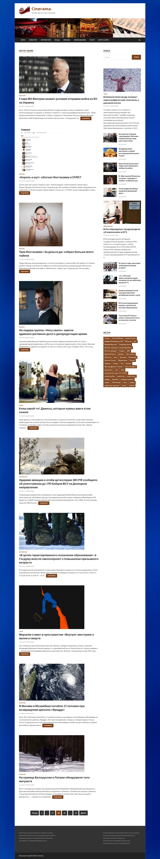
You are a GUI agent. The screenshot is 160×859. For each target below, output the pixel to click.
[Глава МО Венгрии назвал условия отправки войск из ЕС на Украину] (59, 75)
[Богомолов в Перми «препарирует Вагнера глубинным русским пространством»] (110, 142)
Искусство (108, 357)
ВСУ (135, 341)
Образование (80, 40)
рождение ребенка (127, 379)
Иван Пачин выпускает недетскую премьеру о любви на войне (129, 166)
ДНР (128, 351)
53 (76, 813)
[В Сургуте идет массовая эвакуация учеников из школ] (110, 271)
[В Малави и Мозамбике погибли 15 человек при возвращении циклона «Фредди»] (59, 683)
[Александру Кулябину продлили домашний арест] (110, 196)
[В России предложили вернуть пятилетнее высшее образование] (110, 311)
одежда (107, 379)
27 (53, 813)
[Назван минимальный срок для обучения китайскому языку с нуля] (110, 298)
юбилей (131, 385)
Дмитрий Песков (110, 354)
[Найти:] (122, 57)
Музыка (66, 40)
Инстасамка (130, 354)
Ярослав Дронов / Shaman (113, 367)
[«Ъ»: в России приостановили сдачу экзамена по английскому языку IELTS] (110, 283)
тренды (132, 382)
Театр (92, 40)
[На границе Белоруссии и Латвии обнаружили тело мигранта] (59, 754)
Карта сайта (103, 40)
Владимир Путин (125, 344)
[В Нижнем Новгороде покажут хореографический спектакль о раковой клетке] (122, 92)
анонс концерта (130, 367)
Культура (33, 40)
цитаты (124, 385)
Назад (34, 813)
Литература (46, 40)
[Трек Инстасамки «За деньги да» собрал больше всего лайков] (59, 225)
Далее (83, 813)
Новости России (110, 360)
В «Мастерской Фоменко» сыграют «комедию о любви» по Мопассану (130, 178)
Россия (132, 360)
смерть (106, 382)
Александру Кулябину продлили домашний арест (128, 191)
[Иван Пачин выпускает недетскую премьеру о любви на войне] (110, 171)
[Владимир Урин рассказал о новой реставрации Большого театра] (110, 156)
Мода (57, 40)
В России (128, 341)
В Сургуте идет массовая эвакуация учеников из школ (129, 265)
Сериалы (107, 363)
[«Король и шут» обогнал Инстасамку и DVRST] (59, 150)
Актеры (107, 338)
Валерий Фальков (110, 344)
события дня (116, 382)
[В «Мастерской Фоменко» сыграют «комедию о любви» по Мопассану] (110, 184)
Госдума (122, 351)
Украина (128, 363)
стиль (125, 382)
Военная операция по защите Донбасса (118, 348)
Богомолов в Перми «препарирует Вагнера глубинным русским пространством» (128, 137)
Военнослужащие (110, 351)
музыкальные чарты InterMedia (115, 373)
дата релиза (108, 370)
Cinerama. (42, 8)
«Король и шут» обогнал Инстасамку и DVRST (50, 177)
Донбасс (121, 354)
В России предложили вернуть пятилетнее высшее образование (128, 305)
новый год (120, 376)
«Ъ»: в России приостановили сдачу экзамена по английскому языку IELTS (130, 279)
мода (122, 370)
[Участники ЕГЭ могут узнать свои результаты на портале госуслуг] (110, 323)
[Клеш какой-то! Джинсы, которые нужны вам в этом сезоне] (59, 382)
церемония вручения (111, 385)
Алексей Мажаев (117, 338)
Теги (121, 363)
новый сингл (131, 376)
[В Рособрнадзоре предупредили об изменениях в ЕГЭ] (122, 224)
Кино (23, 40)
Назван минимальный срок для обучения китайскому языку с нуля (129, 292)
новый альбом (109, 376)
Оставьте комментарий (26, 106)
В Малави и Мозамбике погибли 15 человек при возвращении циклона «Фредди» (52, 707)
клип (116, 370)
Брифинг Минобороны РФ (113, 341)
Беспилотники (131, 338)
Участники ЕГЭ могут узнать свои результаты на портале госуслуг (129, 318)
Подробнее (86, 118)
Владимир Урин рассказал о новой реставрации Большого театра (129, 152)
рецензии (115, 379)
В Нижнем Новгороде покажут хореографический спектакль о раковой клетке (121, 99)
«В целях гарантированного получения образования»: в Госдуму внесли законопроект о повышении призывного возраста (59, 558)
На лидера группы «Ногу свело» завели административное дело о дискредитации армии (53, 332)
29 (65, 813)
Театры (115, 363)
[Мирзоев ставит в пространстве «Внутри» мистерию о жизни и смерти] (59, 608)
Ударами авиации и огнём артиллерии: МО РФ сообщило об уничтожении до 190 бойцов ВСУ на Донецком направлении (58, 483)
